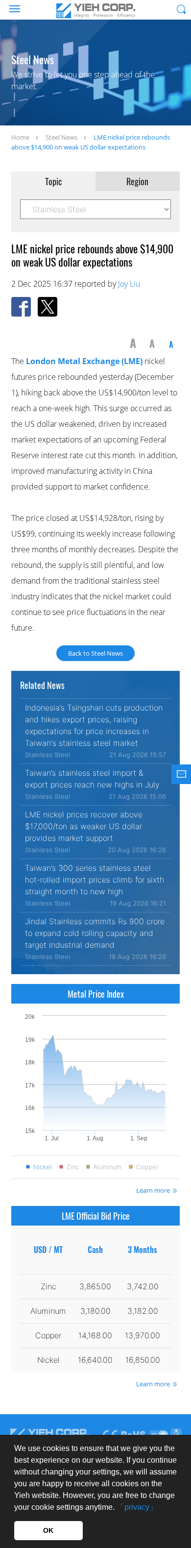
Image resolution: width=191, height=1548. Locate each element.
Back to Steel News (95, 653)
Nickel (42, 1167)
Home (20, 137)
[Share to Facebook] (21, 307)
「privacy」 (137, 1507)
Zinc (73, 1167)
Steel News (61, 137)
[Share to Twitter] (47, 307)
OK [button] (48, 1530)
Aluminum (107, 1167)
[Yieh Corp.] (95, 10)
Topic (53, 181)
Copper (147, 1167)
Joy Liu (129, 283)
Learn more (153, 1190)
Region (137, 181)
